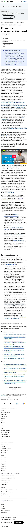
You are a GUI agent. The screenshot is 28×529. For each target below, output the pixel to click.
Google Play (5, 6)
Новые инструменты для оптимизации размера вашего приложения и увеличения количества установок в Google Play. (15, 382)
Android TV (3, 452)
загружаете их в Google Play (8, 108)
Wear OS (3, 446)
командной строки (19, 107)
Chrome (2, 506)
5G (1, 438)
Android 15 (3, 462)
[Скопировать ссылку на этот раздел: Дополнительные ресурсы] (23, 324)
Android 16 (3, 460)
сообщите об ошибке (11, 264)
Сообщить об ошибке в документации (9, 491)
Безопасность (4, 414)
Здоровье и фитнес (5, 432)
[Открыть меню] (2, 1)
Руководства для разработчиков (8, 478)
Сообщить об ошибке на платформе (8, 489)
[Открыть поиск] (19, 1)
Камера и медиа (4, 434)
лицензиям (3, 395)
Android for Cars (4, 450)
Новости (3, 418)
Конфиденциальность (5, 436)
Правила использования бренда (9, 519)
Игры (2, 428)
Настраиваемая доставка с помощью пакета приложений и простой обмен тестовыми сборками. (15, 376)
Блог (2, 420)
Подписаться (18, 522)
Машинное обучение (5, 430)
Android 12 (3, 468)
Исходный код (4, 416)
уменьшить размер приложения (15, 234)
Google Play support (5, 493)
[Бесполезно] (20, 25)
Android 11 (3, 470)
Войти (25, 1)
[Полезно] (18, 25)
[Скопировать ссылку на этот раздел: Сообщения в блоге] (14, 332)
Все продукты (4, 512)
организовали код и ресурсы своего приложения (13, 102)
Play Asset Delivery (5, 135)
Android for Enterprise (5, 412)
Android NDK (3, 484)
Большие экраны (4, 444)
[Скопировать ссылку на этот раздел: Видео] (6, 362)
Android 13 (3, 466)
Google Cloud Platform (6, 510)
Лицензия (14, 517)
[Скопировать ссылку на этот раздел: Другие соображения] (19, 255)
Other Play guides (16, 6)
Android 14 (3, 464)
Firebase (3, 508)
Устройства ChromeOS (6, 448)
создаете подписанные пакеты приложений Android (13, 105)
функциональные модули (19, 240)
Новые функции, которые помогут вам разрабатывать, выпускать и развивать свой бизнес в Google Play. (14, 342)
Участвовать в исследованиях (7, 496)
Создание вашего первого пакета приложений (15, 334)
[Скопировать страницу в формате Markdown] (7, 34)
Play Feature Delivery (12, 58)
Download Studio (4, 482)
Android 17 (3, 458)
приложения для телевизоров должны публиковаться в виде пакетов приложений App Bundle (15, 63)
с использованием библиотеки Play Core (17, 128)
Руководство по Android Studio (7, 475)
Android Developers (5, 22)
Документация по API (5, 480)
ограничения (11, 192)
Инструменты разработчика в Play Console (14, 358)
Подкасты (3, 422)
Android (2, 410)
